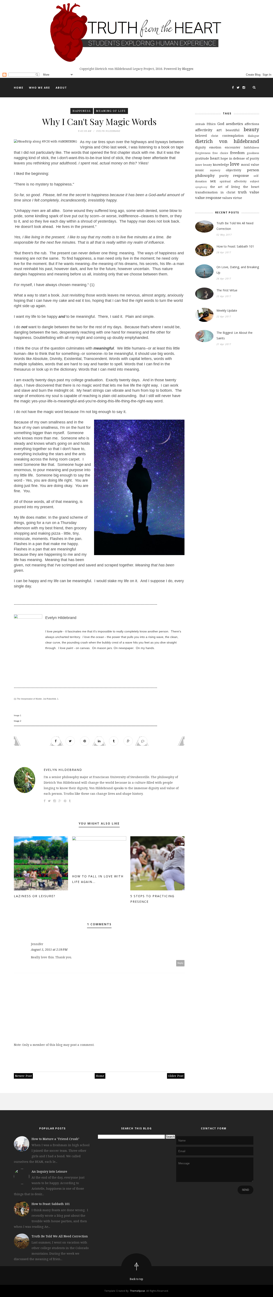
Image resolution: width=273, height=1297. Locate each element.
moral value (250, 165)
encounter (232, 147)
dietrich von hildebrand (227, 141)
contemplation (233, 136)
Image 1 (18, 715)
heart (214, 158)
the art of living (225, 187)
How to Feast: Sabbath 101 (235, 246)
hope (224, 158)
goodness (253, 153)
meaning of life (111, 111)
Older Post (175, 1076)
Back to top (136, 1279)
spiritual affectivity (233, 181)
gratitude (202, 158)
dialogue (253, 136)
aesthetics (234, 123)
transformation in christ (215, 192)
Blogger (187, 69)
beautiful (233, 130)
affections (252, 124)
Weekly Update (226, 310)
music (199, 170)
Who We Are (39, 87)
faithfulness (251, 147)
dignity (200, 147)
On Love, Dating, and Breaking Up (237, 270)
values (227, 198)
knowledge (221, 165)
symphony (201, 187)
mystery (215, 170)
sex (213, 180)
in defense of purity (244, 158)
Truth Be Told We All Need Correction (234, 226)
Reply (180, 963)
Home (18, 87)
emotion (215, 147)
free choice (220, 153)
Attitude (200, 124)
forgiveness (203, 153)
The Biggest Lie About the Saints (234, 335)
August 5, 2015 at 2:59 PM (49, 949)
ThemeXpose (137, 1290)
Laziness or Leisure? (34, 896)
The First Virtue (226, 290)
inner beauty (203, 165)
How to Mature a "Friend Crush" (55, 1139)
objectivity (233, 170)
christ (214, 136)
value (254, 192)
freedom (237, 152)
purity (224, 176)
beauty (251, 129)
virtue (237, 198)
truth (242, 192)
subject (254, 181)
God (220, 123)
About (61, 87)
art (219, 129)
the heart (251, 187)
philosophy (205, 175)
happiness (82, 111)
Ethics (211, 124)
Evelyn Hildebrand (63, 770)
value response (208, 197)
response (241, 175)
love (234, 164)
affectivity (203, 129)
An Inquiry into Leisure (49, 1171)
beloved (201, 136)
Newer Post (23, 1076)
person (253, 169)
